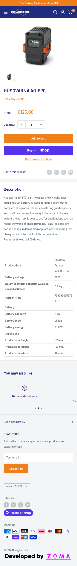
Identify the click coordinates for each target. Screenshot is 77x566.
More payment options (38, 159)
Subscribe (16, 468)
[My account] (62, 12)
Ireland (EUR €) (14, 486)
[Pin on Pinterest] (56, 172)
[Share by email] (70, 172)
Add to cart (38, 138)
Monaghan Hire (14, 99)
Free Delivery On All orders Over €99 (38, 2)
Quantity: (9, 124)
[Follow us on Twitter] (13, 504)
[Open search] (55, 12)
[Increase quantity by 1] (41, 124)
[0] (70, 12)
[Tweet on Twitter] (63, 172)
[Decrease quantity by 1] (21, 124)
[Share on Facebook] (49, 172)
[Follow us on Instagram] (20, 504)
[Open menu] (5, 12)
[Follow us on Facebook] (6, 504)
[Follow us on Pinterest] (27, 504)
